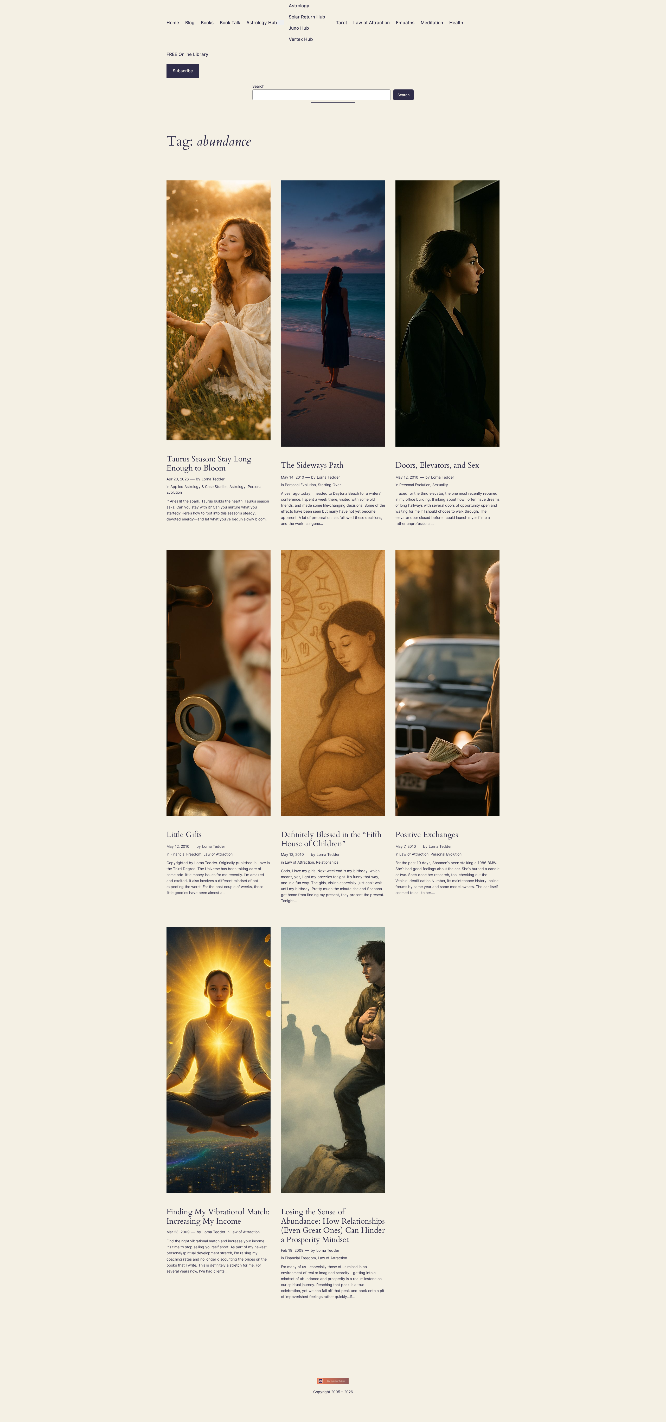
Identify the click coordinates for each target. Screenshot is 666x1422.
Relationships (327, 862)
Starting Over (329, 484)
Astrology (237, 486)
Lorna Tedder (213, 479)
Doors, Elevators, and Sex (437, 465)
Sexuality (440, 484)
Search (258, 86)
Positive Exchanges (426, 835)
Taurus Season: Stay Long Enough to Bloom (208, 464)
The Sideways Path (312, 465)
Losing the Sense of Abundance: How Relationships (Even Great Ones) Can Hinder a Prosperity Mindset (333, 1226)
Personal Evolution (300, 484)
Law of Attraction (218, 854)
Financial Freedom (185, 854)
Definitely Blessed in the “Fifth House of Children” (331, 839)
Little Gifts (183, 835)
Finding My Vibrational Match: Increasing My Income (218, 1217)
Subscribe (183, 70)
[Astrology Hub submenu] (280, 22)
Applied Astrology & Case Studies (198, 486)
